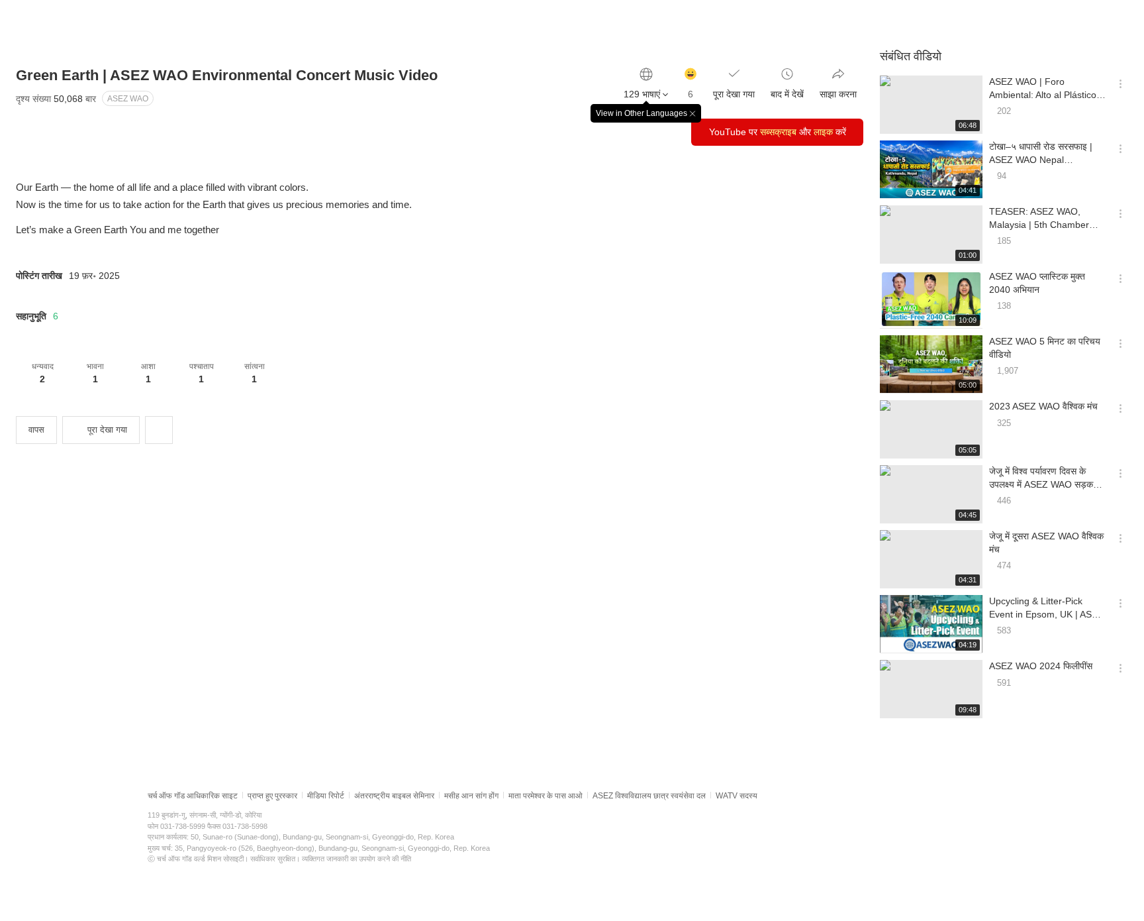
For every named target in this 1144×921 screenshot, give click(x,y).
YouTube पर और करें (777, 132)
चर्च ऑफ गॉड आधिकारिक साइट (193, 795)
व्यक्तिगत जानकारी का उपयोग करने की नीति (356, 859)
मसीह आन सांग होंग (471, 795)
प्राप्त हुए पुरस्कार (272, 795)
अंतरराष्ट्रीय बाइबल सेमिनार (394, 795)
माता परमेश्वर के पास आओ (545, 795)
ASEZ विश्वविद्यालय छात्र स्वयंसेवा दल (649, 795)
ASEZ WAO (127, 98)
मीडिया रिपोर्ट (325, 795)
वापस (36, 430)
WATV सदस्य (736, 795)
